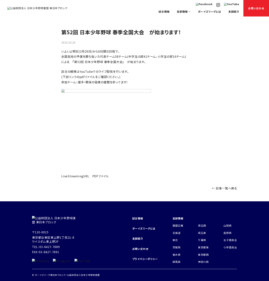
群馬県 (177, 262)
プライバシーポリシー (145, 259)
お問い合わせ (256, 8)
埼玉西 (202, 225)
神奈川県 (203, 262)
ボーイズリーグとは (209, 11)
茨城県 (177, 247)
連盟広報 (178, 225)
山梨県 (227, 225)
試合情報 (164, 11)
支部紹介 (233, 11)
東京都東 (203, 247)
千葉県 (202, 240)
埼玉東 (202, 233)
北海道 (177, 233)
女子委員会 (230, 240)
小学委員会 (230, 247)
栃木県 (177, 254)
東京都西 (203, 254)
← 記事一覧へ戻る (224, 188)
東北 (175, 240)
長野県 (227, 233)
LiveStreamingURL (75, 176)
